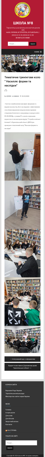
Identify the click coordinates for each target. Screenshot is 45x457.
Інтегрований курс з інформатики (23, 359)
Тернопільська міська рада (15, 393)
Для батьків (10, 418)
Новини (16, 96)
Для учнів (9, 415)
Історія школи (10, 413)
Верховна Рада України (14, 390)
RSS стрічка (11, 430)
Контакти (9, 424)
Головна (8, 410)
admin (8, 96)
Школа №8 (23, 23)
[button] (38, 51)
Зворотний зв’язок (12, 421)
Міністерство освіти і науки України (18, 396)
